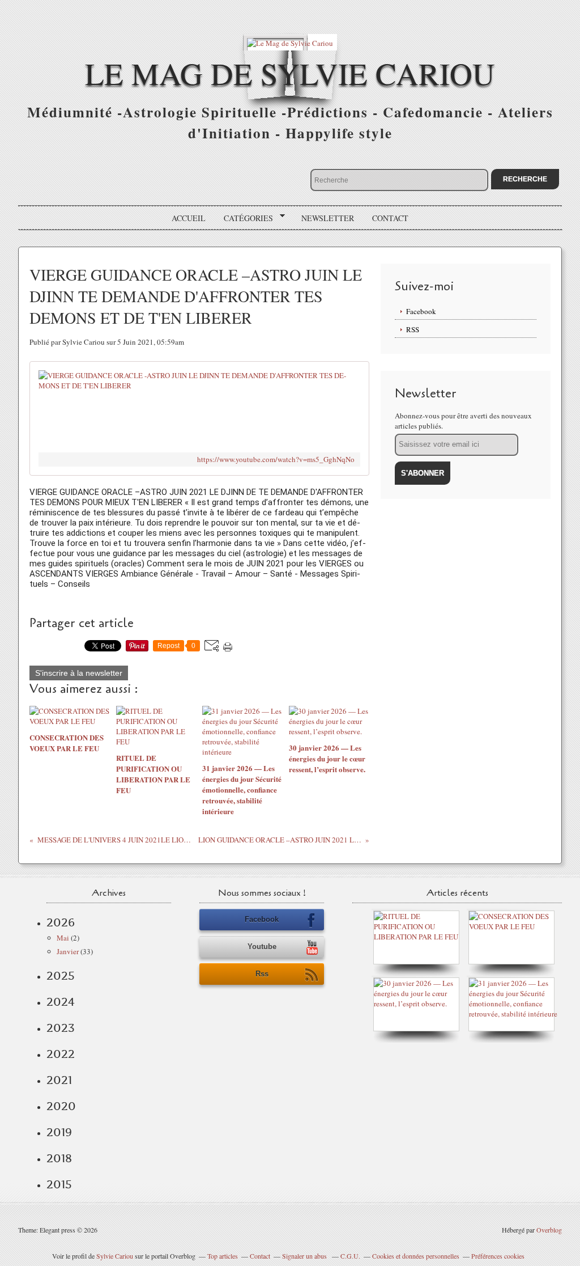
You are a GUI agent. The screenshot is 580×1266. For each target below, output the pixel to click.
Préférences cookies (497, 1255)
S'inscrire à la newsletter (78, 673)
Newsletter (327, 218)
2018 (59, 1158)
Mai (63, 938)
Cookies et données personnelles (415, 1255)
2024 (60, 1002)
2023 (60, 1028)
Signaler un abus (305, 1255)
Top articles (222, 1255)
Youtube (262, 946)
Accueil (189, 218)
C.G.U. (350, 1255)
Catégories (244, 218)
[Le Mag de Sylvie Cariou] (290, 42)
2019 (59, 1132)
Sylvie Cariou (114, 1255)
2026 (60, 922)
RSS (412, 329)
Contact (390, 218)
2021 (59, 1080)
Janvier (68, 951)
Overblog (549, 1229)
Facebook (421, 311)
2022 (60, 1054)
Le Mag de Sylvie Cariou (290, 73)
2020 (61, 1106)
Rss (261, 973)
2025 (60, 976)
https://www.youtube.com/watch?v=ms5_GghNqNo (276, 459)
